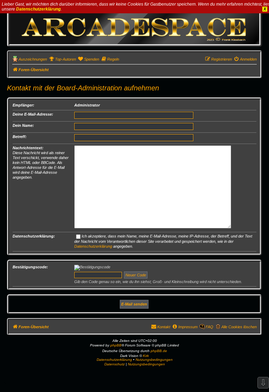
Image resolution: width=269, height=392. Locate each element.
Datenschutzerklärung (38, 9)
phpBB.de (159, 351)
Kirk (146, 356)
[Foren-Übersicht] (134, 27)
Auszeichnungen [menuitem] (33, 59)
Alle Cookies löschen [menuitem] (239, 327)
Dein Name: (23, 125)
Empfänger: (23, 105)
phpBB (116, 345)
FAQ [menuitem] (209, 327)
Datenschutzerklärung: (34, 236)
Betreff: (20, 137)
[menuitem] (62, 59)
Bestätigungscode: (30, 267)
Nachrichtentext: (28, 148)
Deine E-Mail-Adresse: (33, 114)
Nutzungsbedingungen (154, 360)
